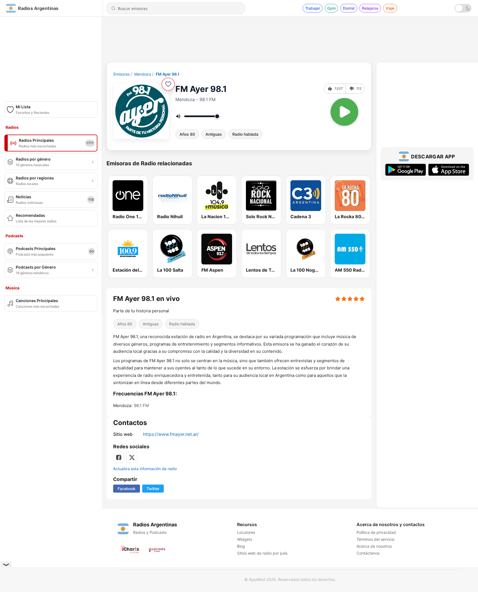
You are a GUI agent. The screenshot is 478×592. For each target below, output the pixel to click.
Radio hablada (245, 134)
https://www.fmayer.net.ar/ (171, 434)
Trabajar (312, 8)
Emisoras (121, 74)
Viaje (390, 8)
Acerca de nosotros (374, 546)
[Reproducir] (344, 112)
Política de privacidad (376, 532)
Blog (241, 546)
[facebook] (118, 457)
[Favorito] (168, 84)
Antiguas (214, 134)
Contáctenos (368, 553)
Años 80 (187, 134)
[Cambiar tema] (463, 8)
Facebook (127, 488)
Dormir (349, 8)
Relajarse (370, 8)
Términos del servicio (375, 539)
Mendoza (142, 74)
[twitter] (131, 457)
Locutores (246, 532)
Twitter (153, 488)
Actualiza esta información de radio (145, 468)
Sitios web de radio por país (262, 553)
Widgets (244, 539)
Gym (331, 8)
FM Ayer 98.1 (168, 74)
